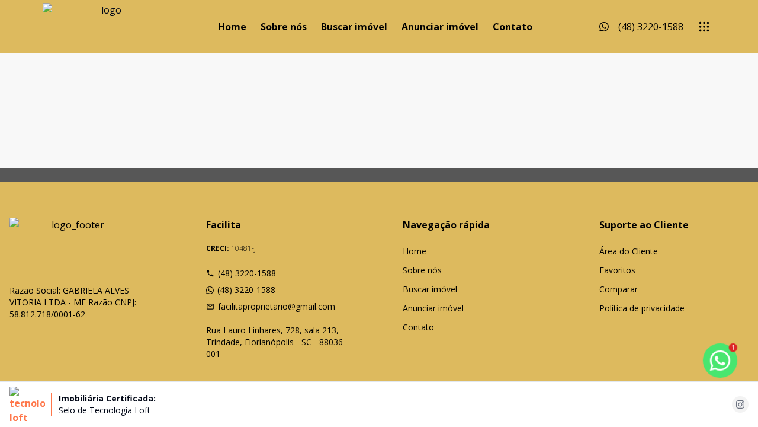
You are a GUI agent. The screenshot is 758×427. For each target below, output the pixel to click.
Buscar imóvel (354, 26)
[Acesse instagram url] (740, 404)
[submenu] (704, 27)
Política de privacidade (642, 308)
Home (232, 26)
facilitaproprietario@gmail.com (276, 306)
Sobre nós (284, 26)
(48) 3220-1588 (247, 273)
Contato (512, 26)
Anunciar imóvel (440, 26)
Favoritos (617, 270)
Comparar (618, 289)
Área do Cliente (628, 251)
